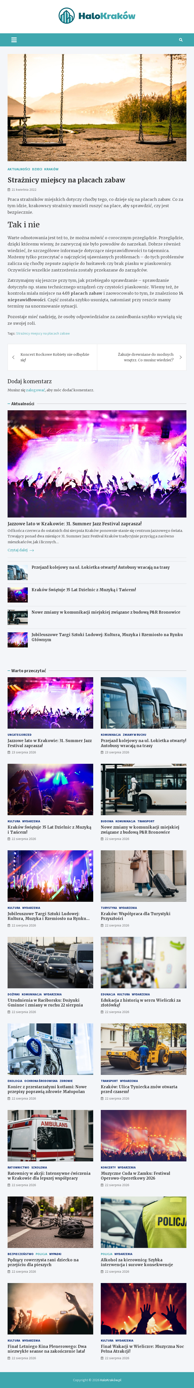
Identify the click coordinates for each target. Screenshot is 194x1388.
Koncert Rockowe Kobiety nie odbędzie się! (54, 357)
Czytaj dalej (18, 550)
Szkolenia (39, 1167)
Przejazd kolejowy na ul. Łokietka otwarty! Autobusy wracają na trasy (101, 567)
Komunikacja (111, 735)
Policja (41, 1254)
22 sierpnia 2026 (24, 838)
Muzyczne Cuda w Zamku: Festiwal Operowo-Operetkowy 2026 (135, 1176)
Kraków (51, 169)
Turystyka (109, 908)
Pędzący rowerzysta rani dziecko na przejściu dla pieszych (43, 1262)
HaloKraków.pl (110, 1380)
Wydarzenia (31, 821)
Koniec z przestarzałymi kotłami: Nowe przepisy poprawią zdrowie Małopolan (47, 1089)
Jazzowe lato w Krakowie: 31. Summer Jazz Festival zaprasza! (75, 524)
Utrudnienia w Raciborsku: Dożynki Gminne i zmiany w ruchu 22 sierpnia (45, 1003)
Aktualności (19, 169)
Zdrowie (66, 1081)
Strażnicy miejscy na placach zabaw (43, 333)
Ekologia (15, 1081)
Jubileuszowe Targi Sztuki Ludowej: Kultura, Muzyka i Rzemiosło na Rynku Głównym (47, 918)
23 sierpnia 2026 (24, 752)
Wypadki (55, 1254)
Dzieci (37, 169)
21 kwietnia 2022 (24, 189)
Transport (146, 821)
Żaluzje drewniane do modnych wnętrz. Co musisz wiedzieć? (146, 357)
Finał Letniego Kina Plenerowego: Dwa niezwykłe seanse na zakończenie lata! (47, 1349)
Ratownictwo (18, 1167)
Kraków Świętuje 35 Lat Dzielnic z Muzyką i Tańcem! (84, 589)
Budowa (107, 821)
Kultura (14, 821)
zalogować (35, 390)
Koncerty (108, 1167)
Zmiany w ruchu (134, 735)
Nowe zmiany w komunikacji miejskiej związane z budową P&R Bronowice (106, 612)
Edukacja (108, 994)
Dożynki (14, 994)
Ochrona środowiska (41, 1081)
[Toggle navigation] (14, 39)
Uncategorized (20, 735)
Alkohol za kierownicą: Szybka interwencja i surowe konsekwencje (137, 1262)
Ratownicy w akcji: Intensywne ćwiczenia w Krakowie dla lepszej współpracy (49, 1176)
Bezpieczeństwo (21, 1254)
